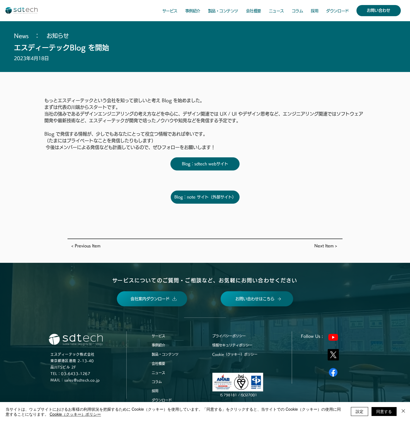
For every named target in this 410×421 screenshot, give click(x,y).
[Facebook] (333, 372)
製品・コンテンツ (165, 354)
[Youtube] (333, 337)
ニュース (158, 372)
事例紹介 (158, 345)
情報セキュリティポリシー (232, 345)
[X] (333, 354)
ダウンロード (162, 400)
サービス (158, 336)
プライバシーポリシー (229, 336)
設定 (359, 411)
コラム (157, 381)
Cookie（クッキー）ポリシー (234, 354)
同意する (384, 411)
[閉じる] (403, 411)
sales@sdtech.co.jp (82, 380)
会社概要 (158, 363)
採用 (155, 391)
